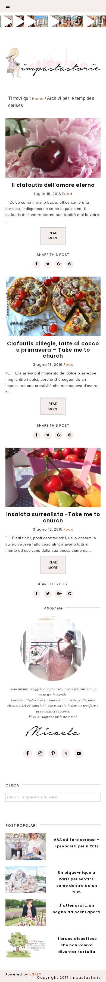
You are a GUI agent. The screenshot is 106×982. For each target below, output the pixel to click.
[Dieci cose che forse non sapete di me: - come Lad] (41, 21)
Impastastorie (53, 61)
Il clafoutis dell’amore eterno (53, 185)
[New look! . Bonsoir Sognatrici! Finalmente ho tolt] (17, 21)
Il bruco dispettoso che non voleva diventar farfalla (77, 945)
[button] (53, 6)
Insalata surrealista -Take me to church (53, 517)
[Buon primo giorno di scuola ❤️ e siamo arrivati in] (53, 21)
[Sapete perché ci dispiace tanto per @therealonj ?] (88, 21)
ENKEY (36, 974)
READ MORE (53, 236)
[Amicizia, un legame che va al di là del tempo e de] (65, 21)
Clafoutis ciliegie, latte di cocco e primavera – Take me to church (53, 350)
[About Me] (53, 648)
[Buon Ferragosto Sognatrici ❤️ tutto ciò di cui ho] (76, 21)
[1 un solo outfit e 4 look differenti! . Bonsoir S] (29, 21)
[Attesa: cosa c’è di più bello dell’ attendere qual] (100, 21)
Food (67, 193)
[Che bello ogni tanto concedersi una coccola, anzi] (6, 21)
